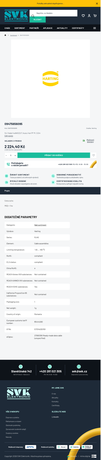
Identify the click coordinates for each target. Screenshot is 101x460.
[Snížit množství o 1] (6, 155)
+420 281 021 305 (65, 164)
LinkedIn (55, 417)
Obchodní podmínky (13, 425)
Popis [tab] (7, 190)
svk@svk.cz (79, 371)
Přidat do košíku (54, 155)
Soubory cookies (12, 433)
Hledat (38, 19)
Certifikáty (55, 405)
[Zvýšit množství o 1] (15, 155)
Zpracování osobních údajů (16, 429)
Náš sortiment (40, 225)
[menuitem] (8, 28)
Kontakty (55, 401)
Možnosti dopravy (90, 141)
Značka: (91, 128)
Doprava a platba (12, 417)
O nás (54, 394)
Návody (8, 437)
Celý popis (9, 136)
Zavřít (18, 171)
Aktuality (55, 398)
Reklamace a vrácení (13, 421)
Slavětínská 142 (21, 371)
